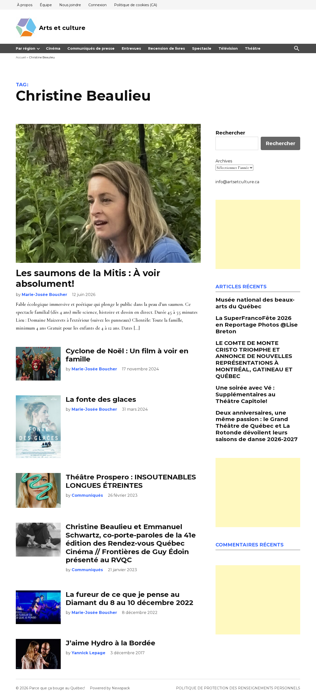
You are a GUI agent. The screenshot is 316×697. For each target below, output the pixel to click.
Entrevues (131, 48)
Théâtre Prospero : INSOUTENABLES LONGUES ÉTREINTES (131, 481)
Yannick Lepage (88, 653)
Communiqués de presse (91, 48)
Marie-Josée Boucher (44, 294)
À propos (24, 5)
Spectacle (201, 48)
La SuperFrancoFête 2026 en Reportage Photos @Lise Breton (257, 325)
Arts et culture (62, 27)
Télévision (228, 48)
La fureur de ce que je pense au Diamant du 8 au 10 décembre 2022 (129, 598)
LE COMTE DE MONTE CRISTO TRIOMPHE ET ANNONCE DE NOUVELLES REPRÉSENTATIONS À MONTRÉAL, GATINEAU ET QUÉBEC (254, 359)
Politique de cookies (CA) (135, 5)
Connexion (97, 5)
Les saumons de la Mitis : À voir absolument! (88, 278)
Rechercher (230, 133)
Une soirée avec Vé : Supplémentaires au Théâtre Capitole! (246, 394)
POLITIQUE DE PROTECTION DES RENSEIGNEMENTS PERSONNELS (238, 688)
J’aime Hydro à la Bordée (110, 643)
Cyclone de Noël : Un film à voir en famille (127, 355)
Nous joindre (70, 5)
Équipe (46, 5)
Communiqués (87, 495)
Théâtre (252, 48)
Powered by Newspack (110, 688)
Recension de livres (166, 48)
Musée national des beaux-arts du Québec (255, 303)
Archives (224, 161)
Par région (25, 48)
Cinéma (53, 48)
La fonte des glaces (101, 399)
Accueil (21, 57)
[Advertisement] (258, 234)
